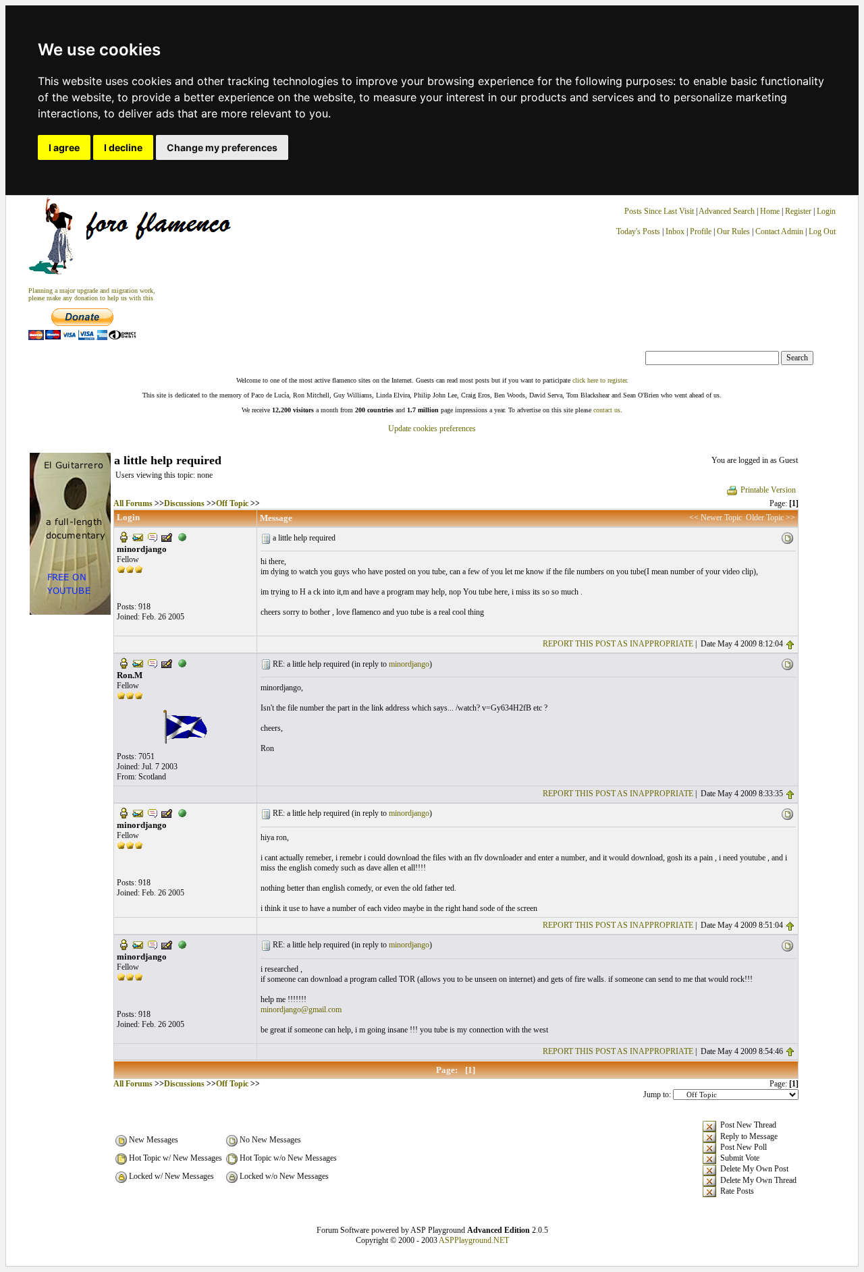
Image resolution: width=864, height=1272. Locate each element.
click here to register (599, 380)
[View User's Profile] (123, 536)
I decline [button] (123, 147)
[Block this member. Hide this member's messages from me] (182, 536)
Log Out (822, 231)
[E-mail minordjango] (137, 536)
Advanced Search (727, 211)
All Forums (133, 503)
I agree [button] (64, 147)
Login (826, 211)
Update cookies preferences (432, 428)
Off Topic (232, 503)
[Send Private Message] (152, 536)
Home (770, 211)
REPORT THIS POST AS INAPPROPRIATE (618, 643)
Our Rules (733, 231)
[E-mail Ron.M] (137, 662)
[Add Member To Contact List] (166, 536)
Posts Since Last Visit (659, 211)
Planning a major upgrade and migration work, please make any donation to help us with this (91, 294)
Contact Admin (779, 231)
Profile (700, 231)
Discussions (184, 503)
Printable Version (768, 490)
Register (799, 211)
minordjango (409, 664)
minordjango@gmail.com (301, 1009)
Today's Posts (638, 231)
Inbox (675, 231)
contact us (606, 410)
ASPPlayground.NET (474, 1240)
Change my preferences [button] (222, 147)
